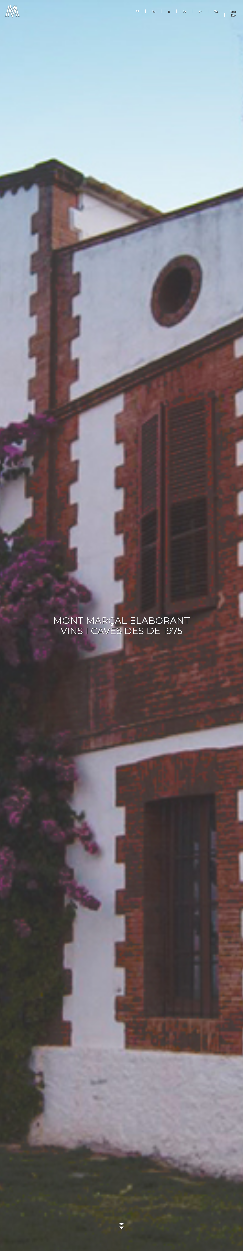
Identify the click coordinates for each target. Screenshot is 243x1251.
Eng (232, 11)
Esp (232, 15)
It (169, 11)
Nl (137, 11)
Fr (200, 11)
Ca (215, 11)
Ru (153, 11)
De (184, 11)
